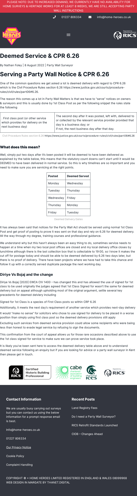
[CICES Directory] (91, 372)
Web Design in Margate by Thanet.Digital (38, 482)
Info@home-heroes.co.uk (23, 429)
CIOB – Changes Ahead (87, 434)
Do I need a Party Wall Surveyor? (94, 416)
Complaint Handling (19, 464)
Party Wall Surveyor (60, 65)
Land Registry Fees (84, 408)
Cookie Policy (15, 456)
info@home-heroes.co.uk (114, 17)
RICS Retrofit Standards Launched (95, 425)
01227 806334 (71, 17)
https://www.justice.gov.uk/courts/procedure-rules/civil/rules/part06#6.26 (90, 135)
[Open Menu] (68, 34)
